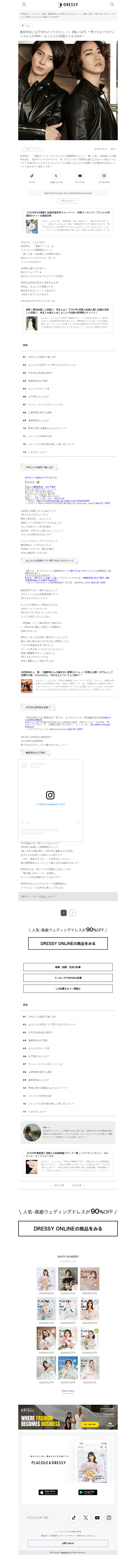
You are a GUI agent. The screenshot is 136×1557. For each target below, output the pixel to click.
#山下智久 (50, 487)
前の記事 (57, 1185)
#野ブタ (38, 578)
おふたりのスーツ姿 (39, 388)
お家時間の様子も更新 (40, 412)
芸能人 (28, 26)
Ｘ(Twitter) (56, 182)
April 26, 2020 (98, 582)
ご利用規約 (53, 1536)
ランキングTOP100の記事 (68, 978)
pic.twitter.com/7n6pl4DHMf (75, 500)
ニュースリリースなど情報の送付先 (68, 1531)
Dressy (68, 5)
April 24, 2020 (75, 729)
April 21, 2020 (102, 503)
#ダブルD (59, 498)
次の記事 (78, 1185)
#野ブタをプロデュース (82, 571)
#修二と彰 (51, 578)
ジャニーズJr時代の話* (40, 436)
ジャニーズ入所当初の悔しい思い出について (51, 444)
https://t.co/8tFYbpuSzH (44, 580)
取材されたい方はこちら (86, 1536)
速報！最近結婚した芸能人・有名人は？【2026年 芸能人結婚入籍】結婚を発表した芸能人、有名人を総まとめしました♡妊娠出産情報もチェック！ (67, 311)
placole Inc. (65, 1552)
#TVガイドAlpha (33, 477)
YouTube (80, 182)
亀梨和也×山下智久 (38, 380)
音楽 (44, 14)
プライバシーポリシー (67, 1536)
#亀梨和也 (38, 487)
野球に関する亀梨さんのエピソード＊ (48, 428)
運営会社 (44, 1536)
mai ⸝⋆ (46, 1127)
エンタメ (36, 14)
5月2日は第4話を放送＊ (41, 373)
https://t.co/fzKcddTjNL (48, 500)
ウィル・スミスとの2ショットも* (45, 404)
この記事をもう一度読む (68, 988)
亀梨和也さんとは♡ (39, 420)
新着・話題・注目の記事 (68, 967)
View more (68, 1390)
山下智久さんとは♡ (39, 396)
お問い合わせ (68, 1543)
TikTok (32, 182)
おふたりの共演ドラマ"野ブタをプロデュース (52, 365)
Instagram (104, 182)
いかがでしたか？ (37, 452)
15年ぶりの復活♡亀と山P (42, 357)
